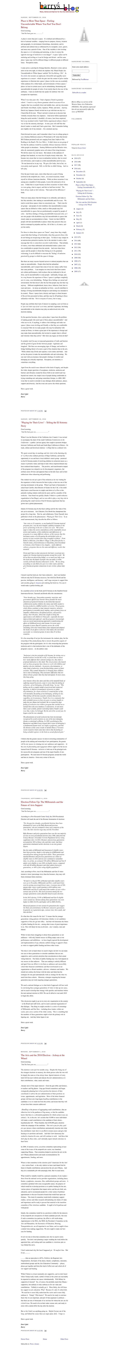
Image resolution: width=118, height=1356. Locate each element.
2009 (76, 258)
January (79, 233)
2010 (76, 254)
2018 (76, 161)
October (79, 178)
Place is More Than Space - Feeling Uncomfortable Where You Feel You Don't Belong (41, 24)
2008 (76, 261)
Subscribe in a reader (79, 92)
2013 (76, 244)
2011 (76, 251)
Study (47, 816)
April (78, 222)
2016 (76, 168)
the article (24, 76)
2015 (76, 237)
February (79, 229)
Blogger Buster (82, 148)
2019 (76, 158)
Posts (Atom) (34, 1344)
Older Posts (64, 1339)
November (79, 175)
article (32, 591)
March (78, 226)
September (80, 182)
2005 (76, 271)
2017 (76, 165)
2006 (76, 268)
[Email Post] (45, 411)
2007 (76, 264)
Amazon (38, 583)
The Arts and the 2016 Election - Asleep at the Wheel (43, 1057)
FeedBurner (85, 79)
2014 (76, 240)
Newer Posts (25, 1339)
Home (45, 1339)
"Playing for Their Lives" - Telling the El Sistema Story (44, 424)
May (78, 219)
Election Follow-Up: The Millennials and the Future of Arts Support (42, 803)
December (79, 171)
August (78, 209)
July (77, 212)
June (78, 216)
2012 (76, 247)
